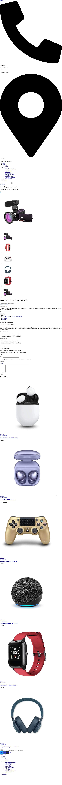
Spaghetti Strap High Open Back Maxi (9, 747)
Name (1, 354)
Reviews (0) (4, 319)
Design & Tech (3, 559)
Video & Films (7, 316)
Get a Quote (2, 184)
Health (13, 316)
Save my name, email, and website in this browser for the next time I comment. (16, 359)
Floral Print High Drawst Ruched (8, 561)
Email (1, 356)
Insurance (17, 316)
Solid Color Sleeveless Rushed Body (9, 685)
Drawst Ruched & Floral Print (7, 499)
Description (4, 318)
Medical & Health (3, 435)
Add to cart (2, 434)
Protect (20, 316)
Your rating (2, 361)
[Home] (1, 0)
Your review (2, 372)
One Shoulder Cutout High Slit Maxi (9, 623)
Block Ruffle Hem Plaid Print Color (9, 438)
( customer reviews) (4, 304)
